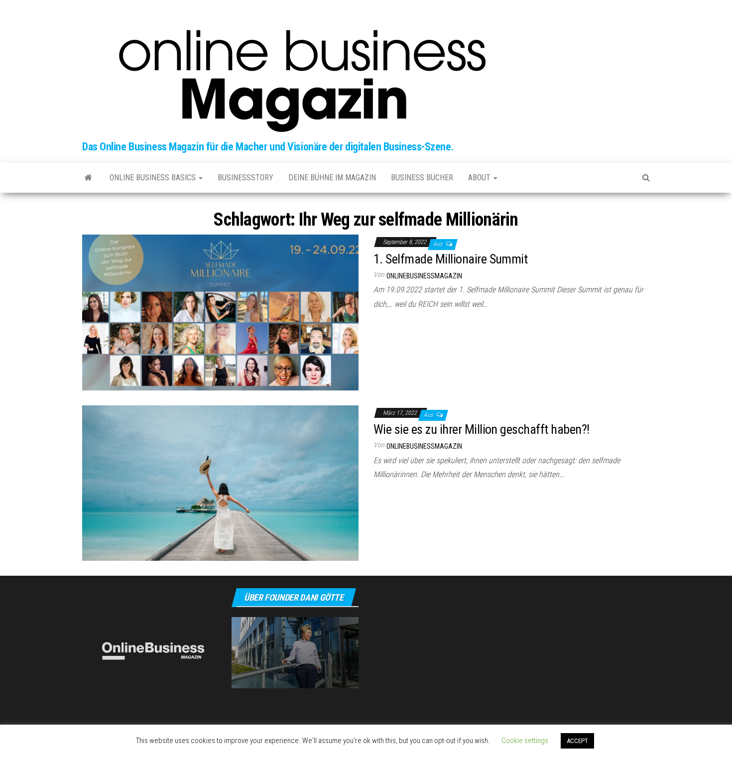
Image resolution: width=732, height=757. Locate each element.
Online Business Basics (154, 177)
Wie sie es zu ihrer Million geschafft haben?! (481, 429)
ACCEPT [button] (577, 741)
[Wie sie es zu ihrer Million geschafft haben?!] (220, 482)
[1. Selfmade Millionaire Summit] (220, 312)
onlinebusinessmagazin (424, 276)
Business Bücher (422, 177)
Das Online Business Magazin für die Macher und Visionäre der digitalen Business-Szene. (268, 146)
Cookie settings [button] (524, 740)
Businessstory (245, 177)
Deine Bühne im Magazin (332, 177)
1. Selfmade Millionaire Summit (450, 259)
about (480, 177)
